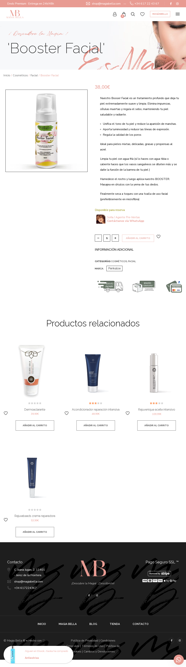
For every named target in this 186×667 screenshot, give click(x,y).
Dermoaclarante (34, 409)
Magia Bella (68, 624)
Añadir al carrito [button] (35, 425)
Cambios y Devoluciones (99, 652)
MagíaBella (160, 14)
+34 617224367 (25, 588)
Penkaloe (114, 268)
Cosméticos (20, 75)
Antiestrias (32, 657)
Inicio (6, 75)
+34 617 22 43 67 (146, 4)
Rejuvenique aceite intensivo (156, 409)
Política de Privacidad (84, 641)
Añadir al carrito (138, 238)
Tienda (115, 624)
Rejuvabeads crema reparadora (35, 516)
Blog (93, 624)
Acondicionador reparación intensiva (96, 409)
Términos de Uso (93, 646)
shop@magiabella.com (106, 4)
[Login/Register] (115, 14)
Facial (34, 75)
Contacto (141, 624)
